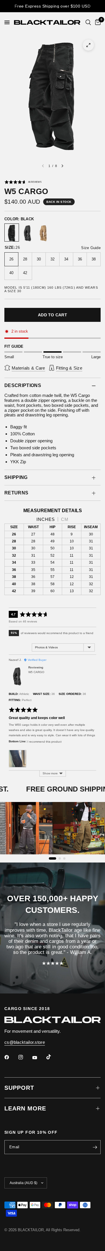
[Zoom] (88, 45)
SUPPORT (19, 1088)
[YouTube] (38, 1057)
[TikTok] (52, 1057)
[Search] (88, 22)
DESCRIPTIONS (22, 385)
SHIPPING (16, 477)
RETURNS (16, 492)
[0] (97, 22)
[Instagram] (24, 1057)
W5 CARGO (36, 672)
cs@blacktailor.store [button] (24, 1042)
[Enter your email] (95, 1147)
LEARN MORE (25, 1108)
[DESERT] (43, 233)
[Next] (62, 166)
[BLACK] (11, 233)
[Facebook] (10, 1057)
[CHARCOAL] (27, 233)
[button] (22, 182)
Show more (50, 773)
